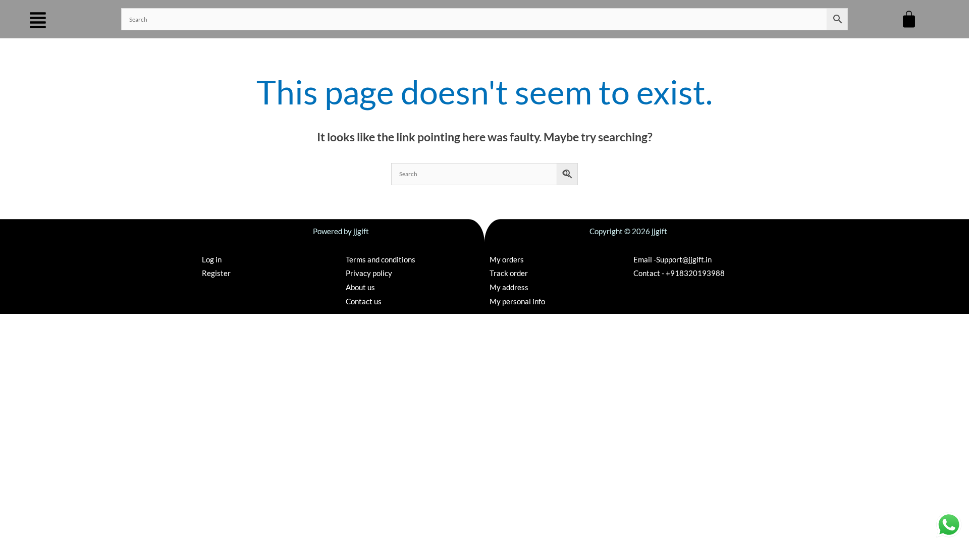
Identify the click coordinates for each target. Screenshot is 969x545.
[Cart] (909, 19)
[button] (38, 21)
